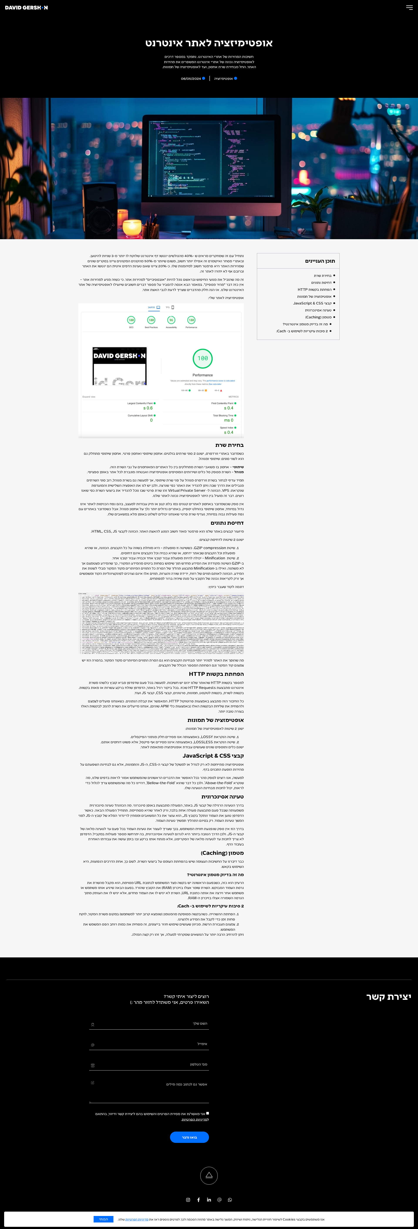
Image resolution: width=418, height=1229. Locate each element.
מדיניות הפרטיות (194, 1119)
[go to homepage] (26, 8)
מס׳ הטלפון (198, 1064)
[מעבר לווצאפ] (230, 1200)
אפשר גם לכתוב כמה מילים (186, 1084)
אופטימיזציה (223, 78)
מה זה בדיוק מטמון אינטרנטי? (305, 324)
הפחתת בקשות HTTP (315, 289)
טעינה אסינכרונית (318, 310)
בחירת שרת (323, 275)
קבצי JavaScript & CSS (312, 303)
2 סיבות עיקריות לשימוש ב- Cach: (302, 331)
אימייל (202, 1043)
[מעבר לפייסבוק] (198, 1200)
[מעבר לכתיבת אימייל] (219, 1200)
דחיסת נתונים (321, 282)
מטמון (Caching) (318, 317)
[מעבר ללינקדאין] (209, 1200)
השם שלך (200, 1023)
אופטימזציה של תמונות (314, 296)
